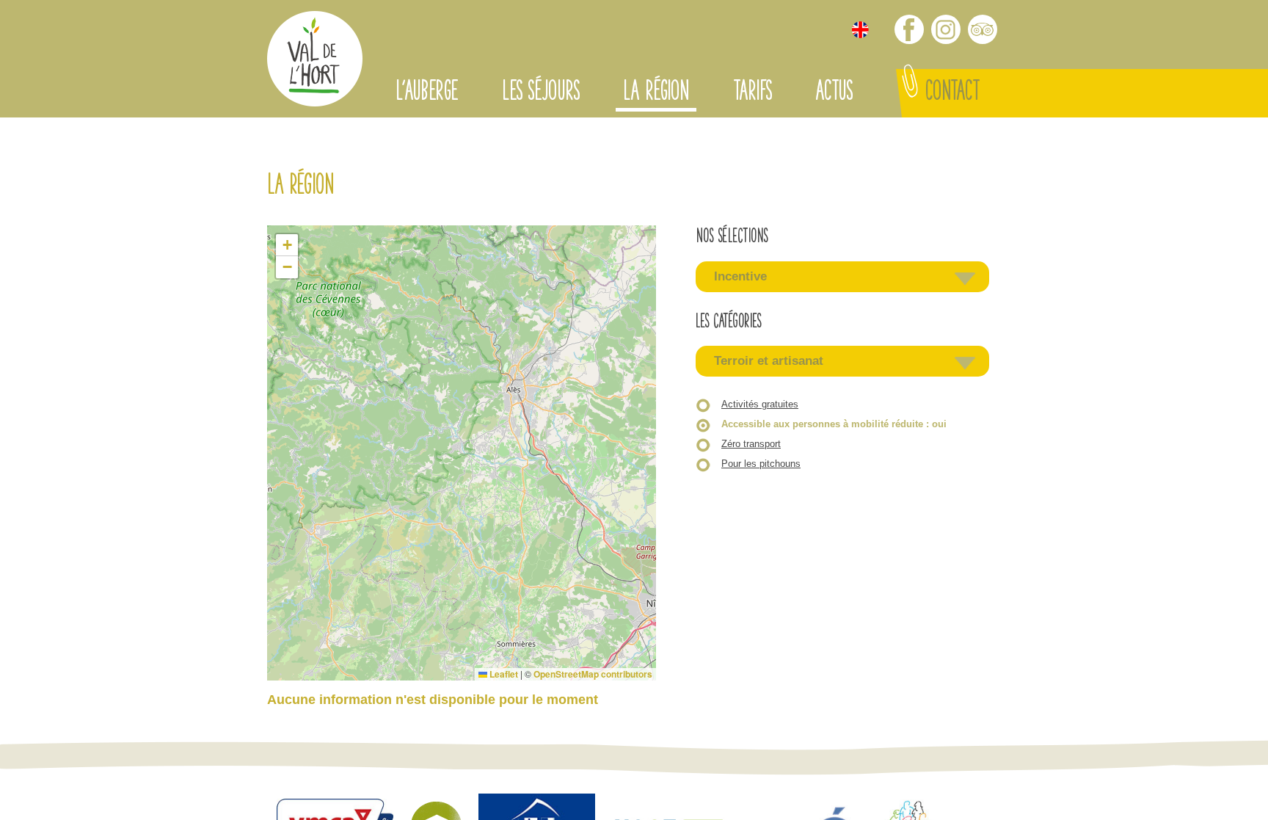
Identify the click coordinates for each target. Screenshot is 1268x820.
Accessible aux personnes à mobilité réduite (834, 423)
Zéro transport (751, 443)
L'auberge (427, 93)
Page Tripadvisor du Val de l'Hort (982, 29)
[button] (287, 245)
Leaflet (502, 674)
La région (656, 93)
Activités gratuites (759, 404)
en (860, 29)
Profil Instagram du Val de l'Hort (946, 29)
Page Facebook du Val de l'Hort (909, 29)
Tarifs (752, 93)
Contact (952, 93)
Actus (833, 93)
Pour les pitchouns (761, 463)
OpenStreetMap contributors (592, 674)
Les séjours (540, 93)
